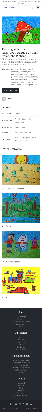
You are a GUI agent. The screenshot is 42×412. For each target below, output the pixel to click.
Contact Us (30, 1)
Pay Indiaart (21, 393)
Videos (24, 385)
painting (14, 69)
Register (21, 3)
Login (38, 1)
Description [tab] (7, 107)
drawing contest (18, 82)
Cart (5, 1)
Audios (18, 385)
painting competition (20, 77)
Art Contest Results (21, 365)
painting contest (30, 85)
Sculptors (21, 344)
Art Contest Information (21, 360)
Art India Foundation (21, 395)
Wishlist (21, 1)
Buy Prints (21, 319)
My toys (5, 297)
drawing (23, 69)
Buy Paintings (21, 317)
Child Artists (21, 340)
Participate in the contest (21, 363)
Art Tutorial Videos (21, 370)
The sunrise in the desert (13, 188)
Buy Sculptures (21, 324)
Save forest (6, 226)
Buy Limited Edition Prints (21, 322)
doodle (24, 72)
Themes (21, 326)
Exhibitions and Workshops (21, 367)
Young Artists (21, 342)
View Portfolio (10, 91)
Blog (21, 388)
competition (34, 79)
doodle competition (27, 74)
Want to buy (12, 1)
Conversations (21, 372)
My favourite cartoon (11, 262)
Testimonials (21, 383)
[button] (33, 8)
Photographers (21, 349)
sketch (30, 69)
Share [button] (8, 99)
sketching (15, 72)
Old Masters (21, 347)
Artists (21, 337)
